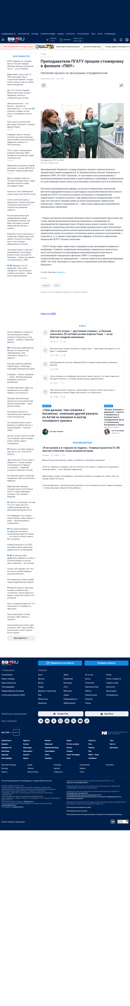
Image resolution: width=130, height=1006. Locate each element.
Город (40, 687)
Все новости (21, 56)
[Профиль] (127, 39)
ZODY (93, 34)
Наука (66, 695)
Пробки (66, 40)
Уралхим (46, 285)
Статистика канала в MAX (13, 695)
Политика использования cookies (79, 807)
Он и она (89, 675)
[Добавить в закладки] (44, 85)
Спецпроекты (112, 695)
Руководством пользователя (77, 793)
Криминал (68, 679)
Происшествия (92, 687)
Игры (100, 34)
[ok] (53, 720)
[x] (73, 720)
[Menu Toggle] (3, 39)
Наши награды (8, 679)
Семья (88, 703)
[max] (67, 720)
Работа (88, 691)
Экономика (111, 691)
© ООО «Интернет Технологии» (13, 822)
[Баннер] (44, 47)
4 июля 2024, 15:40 (47, 79)
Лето (66, 687)
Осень (88, 679)
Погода (34, 34)
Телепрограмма (47, 34)
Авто (40, 675)
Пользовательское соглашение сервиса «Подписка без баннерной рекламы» (94, 814)
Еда (39, 695)
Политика (89, 683)
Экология (110, 687)
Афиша (60, 34)
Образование (70, 703)
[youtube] (80, 720)
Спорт (108, 675)
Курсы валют (83, 34)
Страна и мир (112, 683)
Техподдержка (8, 687)
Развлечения (91, 695)
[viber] (60, 720)
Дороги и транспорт (47, 691)
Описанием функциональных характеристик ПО (84, 795)
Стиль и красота (113, 679)
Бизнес (41, 679)
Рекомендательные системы (77, 811)
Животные (43, 699)
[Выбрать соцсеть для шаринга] (121, 85)
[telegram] (40, 720)
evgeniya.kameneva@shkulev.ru (77, 782)
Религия (88, 699)
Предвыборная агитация (13, 691)
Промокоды (110, 34)
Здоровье (42, 703)
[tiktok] (86, 720)
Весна (40, 683)
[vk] (47, 720)
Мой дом (68, 691)
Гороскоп (70, 34)
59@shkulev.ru (29, 802)
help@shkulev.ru (18, 807)
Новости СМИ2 (48, 313)
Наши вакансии (9, 683)
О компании (7, 675)
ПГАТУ (56, 285)
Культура (68, 683)
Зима (66, 675)
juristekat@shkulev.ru (9, 805)
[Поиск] (115, 39)
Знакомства (23, 34)
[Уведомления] (121, 39)
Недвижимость (9, 34)
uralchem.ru (60, 272)
